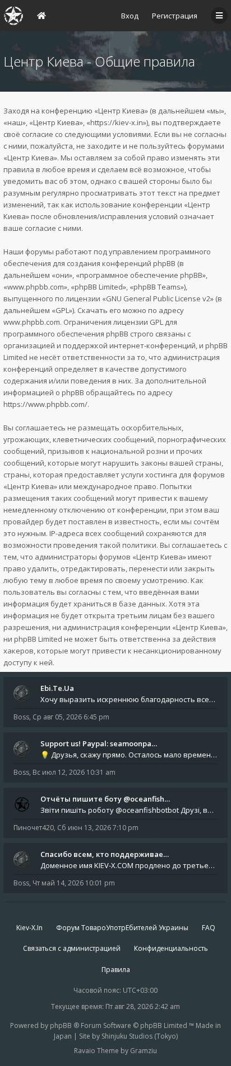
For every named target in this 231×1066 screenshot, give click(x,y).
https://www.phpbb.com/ (45, 404)
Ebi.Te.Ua (57, 688)
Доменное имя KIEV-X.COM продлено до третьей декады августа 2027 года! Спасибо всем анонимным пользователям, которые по (129, 865)
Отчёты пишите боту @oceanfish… (105, 799)
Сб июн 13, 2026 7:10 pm (97, 827)
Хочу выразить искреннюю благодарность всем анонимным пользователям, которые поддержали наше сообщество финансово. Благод (129, 699)
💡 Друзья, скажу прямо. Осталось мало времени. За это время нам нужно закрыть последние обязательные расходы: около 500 (129, 755)
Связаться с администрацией (72, 948)
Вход (129, 16)
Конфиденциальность (171, 948)
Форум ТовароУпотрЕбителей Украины (122, 927)
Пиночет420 (33, 827)
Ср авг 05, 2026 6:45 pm (71, 717)
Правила (115, 969)
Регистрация (174, 16)
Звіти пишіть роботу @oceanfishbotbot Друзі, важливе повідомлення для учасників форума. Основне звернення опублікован (129, 810)
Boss (21, 717)
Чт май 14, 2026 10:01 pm (74, 883)
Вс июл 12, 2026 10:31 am (74, 772)
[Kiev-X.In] (13, 16)
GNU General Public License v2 (158, 298)
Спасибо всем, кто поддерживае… (104, 854)
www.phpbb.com (31, 322)
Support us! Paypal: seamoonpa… (98, 743)
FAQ (208, 927)
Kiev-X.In (29, 927)
